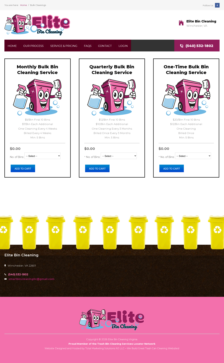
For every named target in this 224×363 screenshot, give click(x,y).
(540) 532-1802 (199, 46)
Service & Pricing (63, 46)
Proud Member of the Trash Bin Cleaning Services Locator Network (112, 343)
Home (12, 46)
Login (123, 46)
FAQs (88, 46)
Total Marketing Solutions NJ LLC (104, 348)
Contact (105, 46)
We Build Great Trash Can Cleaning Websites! (153, 348)
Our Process (33, 46)
